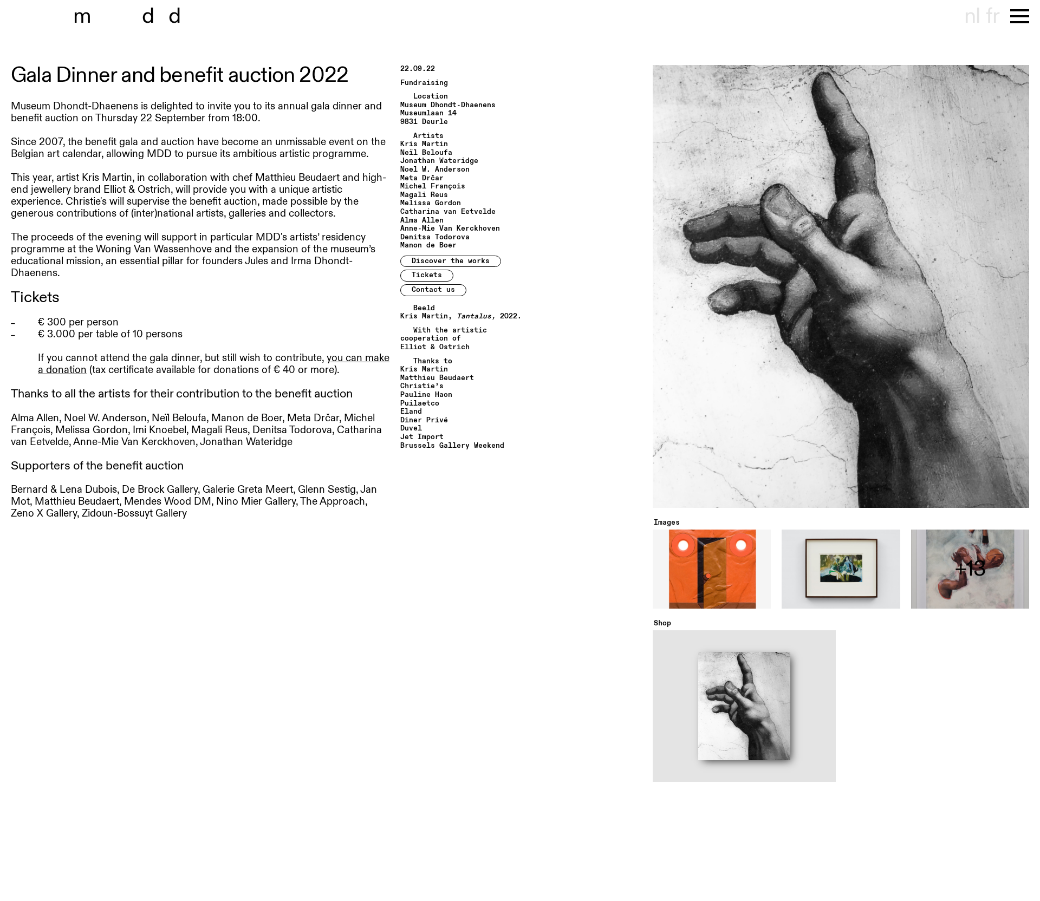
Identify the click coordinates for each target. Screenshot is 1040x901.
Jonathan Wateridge (439, 161)
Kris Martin (424, 144)
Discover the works (451, 261)
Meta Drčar (422, 178)
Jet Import (422, 437)
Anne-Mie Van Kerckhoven (450, 229)
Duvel (411, 429)
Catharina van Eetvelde (448, 212)
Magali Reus (424, 195)
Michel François (432, 186)
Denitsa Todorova (435, 237)
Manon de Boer (428, 245)
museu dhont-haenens (134, 16)
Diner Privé (424, 420)
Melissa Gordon (430, 203)
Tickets (427, 275)
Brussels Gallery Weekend (452, 446)
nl (972, 16)
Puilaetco (419, 404)
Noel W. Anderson (435, 170)
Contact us (433, 289)
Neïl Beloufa (426, 153)
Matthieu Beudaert (437, 378)
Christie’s (422, 386)
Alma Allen (422, 221)
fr (992, 16)
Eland (411, 412)
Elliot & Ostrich (435, 347)
